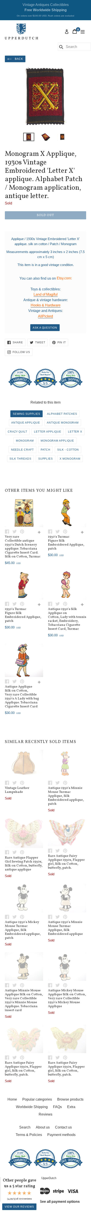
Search (24, 1127)
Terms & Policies (29, 1135)
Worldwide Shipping (32, 1107)
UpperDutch (48, 1178)
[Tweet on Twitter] (16, 531)
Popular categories (37, 1099)
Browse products (70, 1099)
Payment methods (61, 1135)
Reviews (45, 1114)
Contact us (63, 1127)
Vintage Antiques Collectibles (45, 10)
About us (43, 1127)
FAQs (57, 1107)
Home (12, 1099)
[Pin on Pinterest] (23, 531)
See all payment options (60, 1201)
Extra (71, 1107)
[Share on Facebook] (8, 531)
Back (18, 58)
